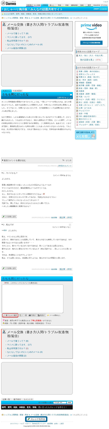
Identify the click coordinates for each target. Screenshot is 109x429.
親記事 (62, 217)
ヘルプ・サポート (25, 423)
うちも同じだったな (15, 278)
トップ (6, 18)
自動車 (81, 91)
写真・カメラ (84, 97)
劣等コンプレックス (87, 74)
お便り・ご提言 (59, 423)
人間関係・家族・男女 (19, 18)
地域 (81, 5)
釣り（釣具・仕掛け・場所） (90, 102)
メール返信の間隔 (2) (16, 48)
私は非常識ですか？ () (17, 41)
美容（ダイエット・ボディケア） (92, 105)
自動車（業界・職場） (88, 94)
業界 (89, 5)
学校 (59, 5)
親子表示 (17, 399)
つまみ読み (17, 91)
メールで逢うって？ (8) (17, 33)
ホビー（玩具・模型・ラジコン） (92, 99)
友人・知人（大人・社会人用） (91, 55)
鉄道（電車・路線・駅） (89, 88)
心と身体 (37, 5)
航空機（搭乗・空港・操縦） (90, 85)
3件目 (69, 269)
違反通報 (54, 217)
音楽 (67, 5)
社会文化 (97, 5)
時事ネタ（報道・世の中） (90, 77)
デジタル (104, 5)
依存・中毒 (83, 113)
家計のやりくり (85, 119)
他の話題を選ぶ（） (91, 60)
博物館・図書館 (85, 83)
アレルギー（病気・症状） (90, 125)
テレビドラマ (84, 111)
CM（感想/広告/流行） (88, 116)
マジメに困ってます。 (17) (19, 37)
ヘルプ (105, 2)
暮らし (52, 5)
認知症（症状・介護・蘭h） (90, 122)
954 (5, 230)
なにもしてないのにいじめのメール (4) (24, 44)
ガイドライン (14, 423)
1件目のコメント (65, 166)
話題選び (30, 5)
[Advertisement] (37, 70)
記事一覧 (6, 399)
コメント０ (28, 399)
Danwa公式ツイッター (39, 423)
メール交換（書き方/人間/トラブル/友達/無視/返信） (50, 18)
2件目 (69, 217)
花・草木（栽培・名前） (89, 80)
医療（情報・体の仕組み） (90, 71)
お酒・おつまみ (85, 108)
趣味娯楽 (74, 5)
